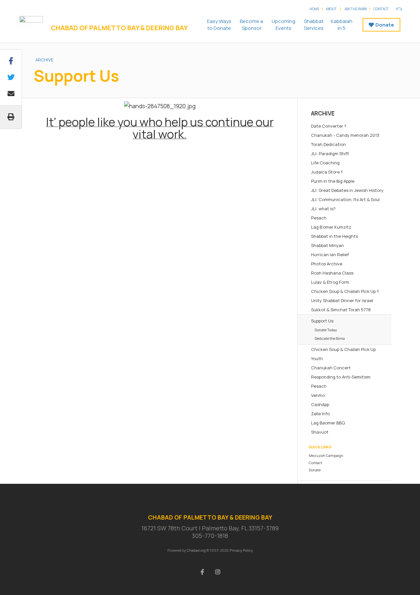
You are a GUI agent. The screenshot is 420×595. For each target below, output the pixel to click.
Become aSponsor (251, 24)
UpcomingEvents (283, 24)
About (331, 9)
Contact (381, 9)
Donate (384, 24)
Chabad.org (196, 550)
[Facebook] (202, 571)
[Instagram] (218, 571)
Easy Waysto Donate (219, 24)
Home (314, 9)
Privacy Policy (241, 550)
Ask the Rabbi (356, 9)
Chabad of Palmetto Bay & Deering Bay (119, 28)
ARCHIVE (44, 60)
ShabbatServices (314, 24)
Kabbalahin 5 (341, 24)
